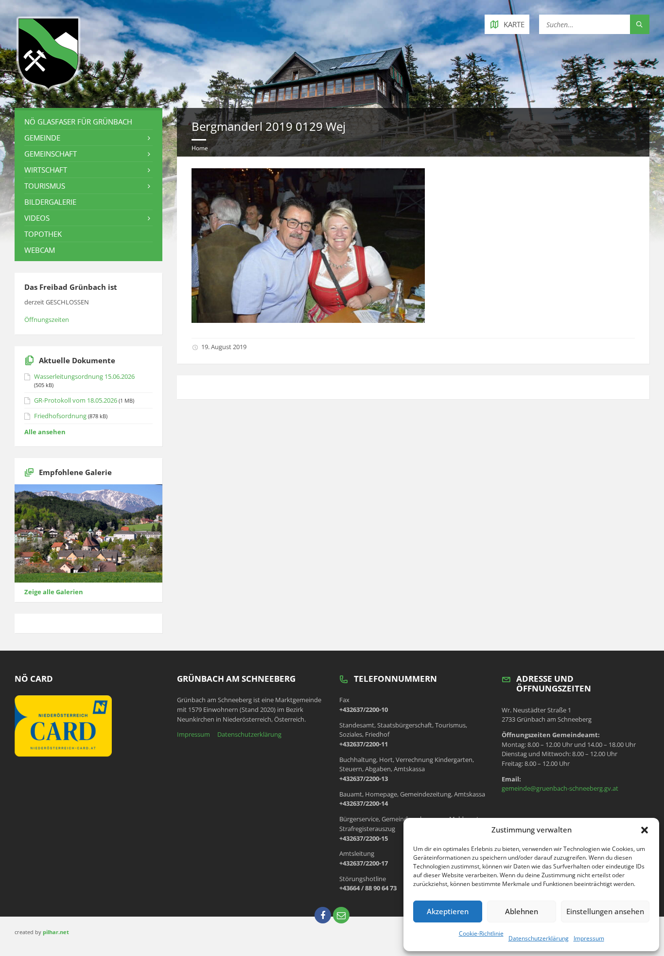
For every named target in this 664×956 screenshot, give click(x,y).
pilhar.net (56, 932)
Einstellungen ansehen (605, 911)
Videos (37, 218)
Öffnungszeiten (46, 319)
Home (200, 148)
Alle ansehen (45, 431)
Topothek (43, 234)
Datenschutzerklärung (538, 938)
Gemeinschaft (50, 154)
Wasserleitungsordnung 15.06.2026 (84, 376)
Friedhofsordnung (60, 415)
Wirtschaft (45, 170)
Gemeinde (42, 137)
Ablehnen (521, 911)
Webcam (39, 250)
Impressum (589, 938)
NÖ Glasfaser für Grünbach (78, 121)
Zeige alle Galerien (53, 591)
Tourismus (44, 186)
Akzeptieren (448, 911)
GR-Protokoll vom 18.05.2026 (75, 400)
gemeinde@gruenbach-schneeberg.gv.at (560, 788)
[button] (644, 830)
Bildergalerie (50, 202)
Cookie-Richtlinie (481, 933)
